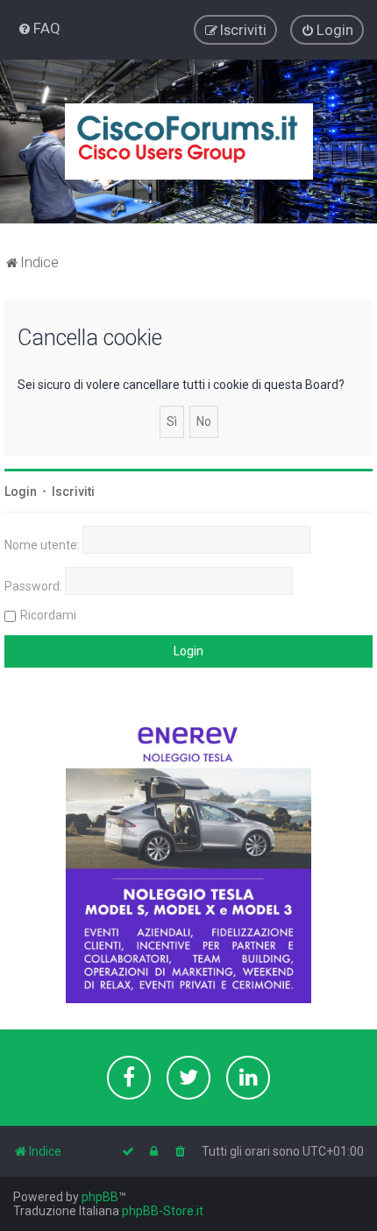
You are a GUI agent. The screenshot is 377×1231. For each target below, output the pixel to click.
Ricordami (48, 615)
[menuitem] (39, 28)
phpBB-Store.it (162, 1211)
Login (20, 492)
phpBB (100, 1197)
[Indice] (189, 141)
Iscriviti (73, 492)
